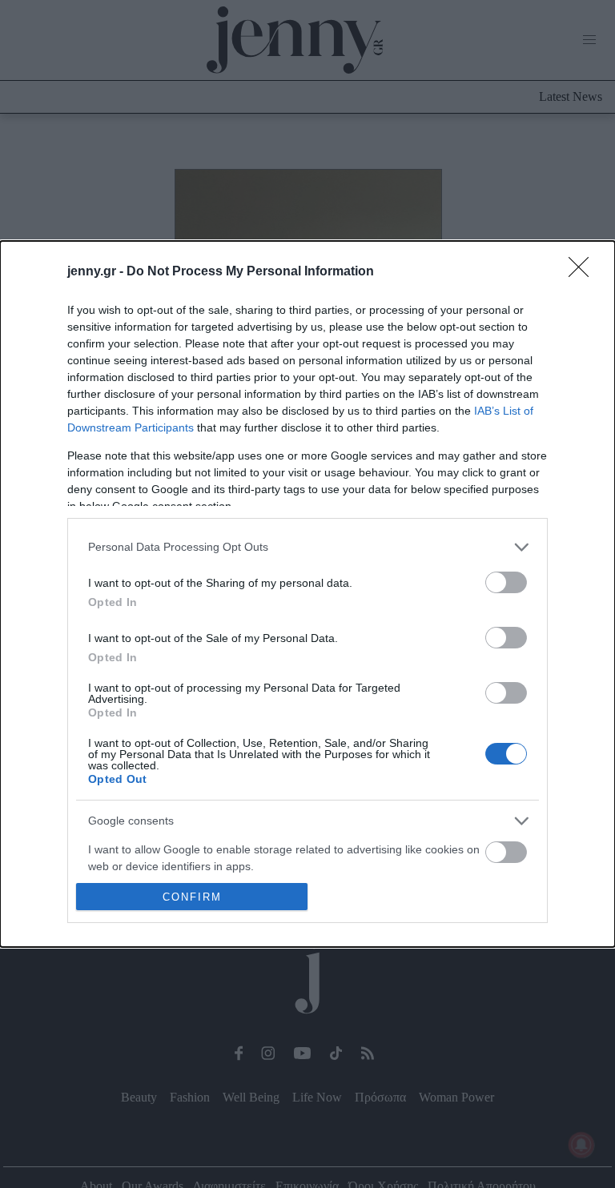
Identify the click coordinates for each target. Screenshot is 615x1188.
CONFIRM (192, 897)
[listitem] (307, 547)
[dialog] (307, 594)
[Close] (584, 272)
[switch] (506, 582)
